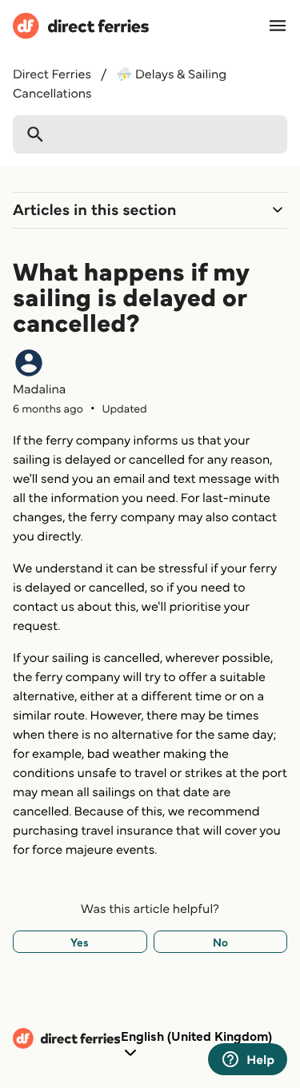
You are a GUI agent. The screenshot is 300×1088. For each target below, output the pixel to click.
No (220, 942)
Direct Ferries (52, 73)
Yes (79, 942)
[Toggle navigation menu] (277, 25)
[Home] (81, 28)
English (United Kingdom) (196, 1036)
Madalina (39, 388)
